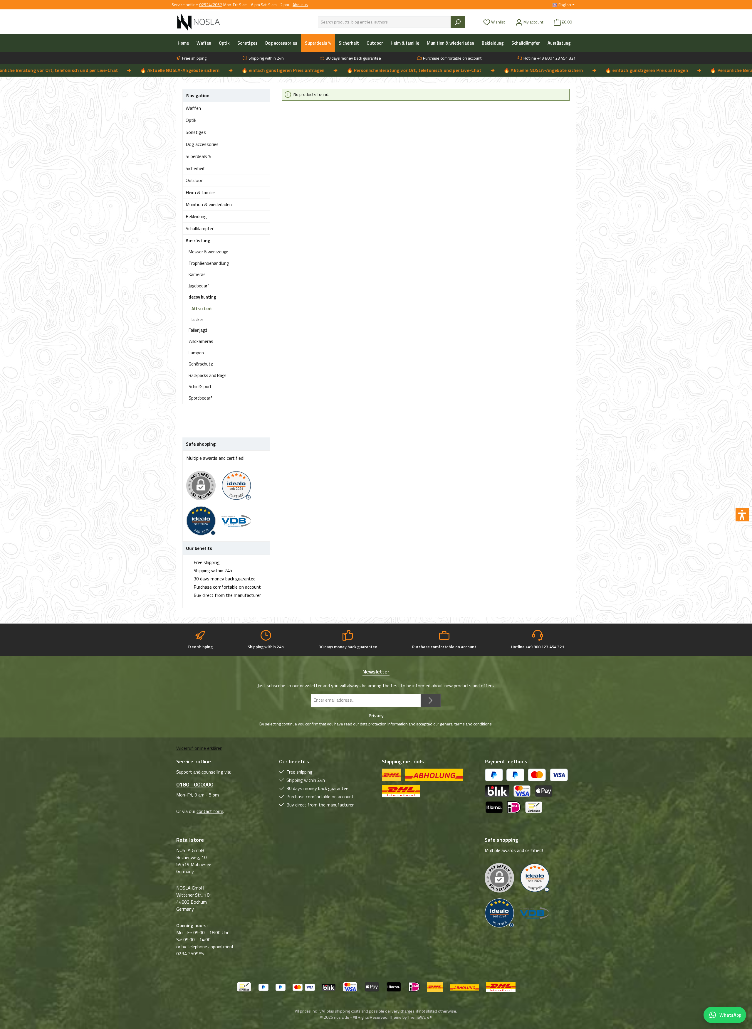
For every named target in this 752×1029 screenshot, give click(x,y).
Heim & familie (200, 192)
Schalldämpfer (200, 228)
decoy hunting (202, 297)
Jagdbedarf (199, 285)
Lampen (196, 352)
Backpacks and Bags (207, 375)
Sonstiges (196, 132)
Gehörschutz (201, 364)
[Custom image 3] (239, 524)
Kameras (197, 274)
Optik (191, 120)
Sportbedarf (200, 398)
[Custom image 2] (203, 523)
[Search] (458, 22)
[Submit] (430, 700)
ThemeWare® (420, 1017)
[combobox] (384, 22)
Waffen (193, 108)
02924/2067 (210, 5)
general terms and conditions (466, 724)
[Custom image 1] (239, 488)
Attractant (202, 308)
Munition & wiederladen (209, 204)
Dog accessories (202, 144)
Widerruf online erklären (199, 748)
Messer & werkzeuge (208, 251)
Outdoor (194, 180)
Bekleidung (196, 216)
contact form (210, 811)
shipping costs (347, 1011)
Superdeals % (198, 156)
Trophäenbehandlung (209, 263)
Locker (197, 319)
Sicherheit (195, 168)
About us (300, 5)
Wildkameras (201, 341)
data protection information (384, 724)
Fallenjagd (198, 330)
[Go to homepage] (198, 22)
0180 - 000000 (194, 784)
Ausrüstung (198, 240)
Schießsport (200, 386)
